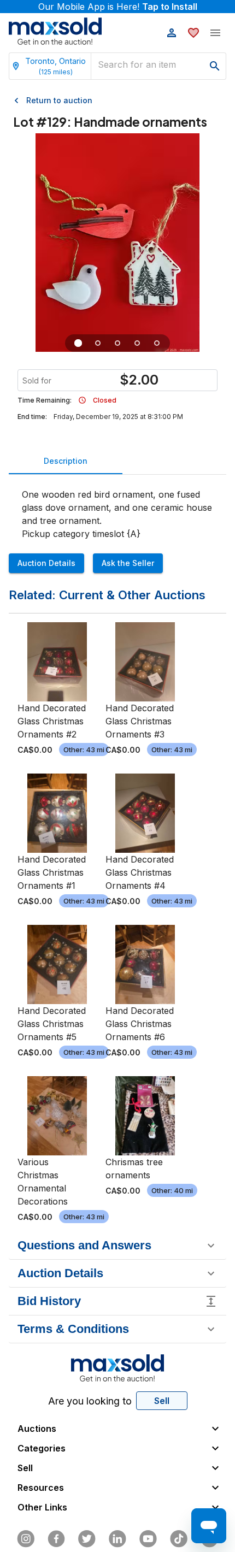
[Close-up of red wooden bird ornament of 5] (97, 343)
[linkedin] (117, 1539)
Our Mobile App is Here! (117, 6)
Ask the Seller (128, 563)
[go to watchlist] (193, 32)
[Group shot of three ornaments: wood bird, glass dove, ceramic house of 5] (78, 343)
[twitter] (87, 1539)
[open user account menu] (172, 32)
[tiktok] (179, 1539)
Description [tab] (65, 460)
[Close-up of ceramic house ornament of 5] (117, 343)
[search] (215, 66)
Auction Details (46, 563)
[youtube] (148, 1539)
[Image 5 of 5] (156, 343)
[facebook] (56, 1539)
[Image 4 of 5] (137, 343)
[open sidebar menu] (215, 32)
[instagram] (26, 1539)
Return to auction (59, 100)
